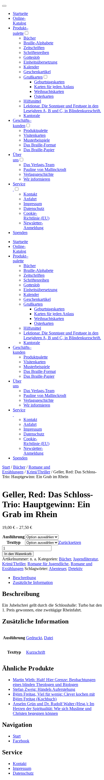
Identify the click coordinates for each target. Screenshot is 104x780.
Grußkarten (33, 77)
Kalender (31, 67)
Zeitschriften (34, 47)
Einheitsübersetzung (40, 62)
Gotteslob (31, 57)
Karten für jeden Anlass (54, 86)
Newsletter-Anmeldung (33, 225)
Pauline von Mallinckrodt (44, 169)
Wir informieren (36, 179)
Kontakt (30, 194)
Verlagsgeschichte (38, 174)
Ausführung (13, 537)
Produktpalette (35, 130)
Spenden (20, 232)
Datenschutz (33, 208)
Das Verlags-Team (38, 164)
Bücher (29, 38)
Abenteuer (57, 568)
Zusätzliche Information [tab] (33, 582)
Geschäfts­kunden (22, 349)
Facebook (21, 741)
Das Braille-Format (39, 145)
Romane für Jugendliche (48, 563)
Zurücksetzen (69, 542)
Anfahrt (30, 199)
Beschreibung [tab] (24, 577)
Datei (48, 637)
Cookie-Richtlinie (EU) (36, 215)
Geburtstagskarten (49, 82)
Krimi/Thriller (38, 472)
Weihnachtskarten (49, 91)
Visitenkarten (34, 135)
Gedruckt (34, 637)
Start (6, 467)
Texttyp (14, 542)
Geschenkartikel (37, 71)
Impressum (32, 203)
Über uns (17, 383)
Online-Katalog (19, 20)
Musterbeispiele (36, 140)
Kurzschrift (35, 652)
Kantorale (31, 115)
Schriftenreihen (36, 52)
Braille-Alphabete (38, 43)
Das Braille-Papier (38, 149)
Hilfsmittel (32, 101)
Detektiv (75, 568)
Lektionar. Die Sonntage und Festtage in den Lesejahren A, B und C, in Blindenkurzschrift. (62, 108)
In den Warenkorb (17, 554)
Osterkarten (44, 96)
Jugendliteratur (85, 559)
